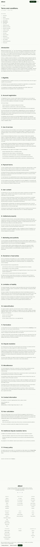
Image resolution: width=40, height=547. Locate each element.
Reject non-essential (13, 545)
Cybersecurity (7, 535)
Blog (7, 526)
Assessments (7, 514)
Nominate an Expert (7, 517)
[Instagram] (22, 492)
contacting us (31, 327)
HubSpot (20, 530)
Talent (7, 503)
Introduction (5, 15)
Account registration (6, 18)
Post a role (32, 1)
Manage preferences (5, 545)
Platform (7, 498)
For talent (20, 498)
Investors (32, 506)
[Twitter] (20, 492)
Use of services (5, 20)
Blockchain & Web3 (7, 537)
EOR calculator (20, 514)
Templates (7, 512)
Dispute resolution (5, 34)
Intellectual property (6, 25)
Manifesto (33, 498)
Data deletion (33, 516)
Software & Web (7, 530)
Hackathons (7, 521)
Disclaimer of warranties (6, 28)
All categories (7, 538)
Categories (7, 501)
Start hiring (7, 524)
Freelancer (33, 535)
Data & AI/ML (7, 532)
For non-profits (19, 503)
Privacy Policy (33, 450)
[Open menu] (38, 2)
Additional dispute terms (6, 41)
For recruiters (20, 501)
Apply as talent (7, 522)
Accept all (20, 545)
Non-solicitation (5, 39)
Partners (33, 508)
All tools (20, 512)
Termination (5, 33)
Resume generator (20, 516)
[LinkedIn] (18, 492)
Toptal (33, 532)
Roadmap (7, 508)
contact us (23, 243)
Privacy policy (5, 42)
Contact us (3, 403)
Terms (33, 514)
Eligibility (4, 17)
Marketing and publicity (6, 26)
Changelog (7, 506)
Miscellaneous (5, 36)
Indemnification (5, 31)
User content (5, 23)
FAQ (7, 519)
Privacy (33, 512)
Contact (33, 501)
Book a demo (33, 503)
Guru (33, 537)
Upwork (33, 530)
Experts (7, 516)
